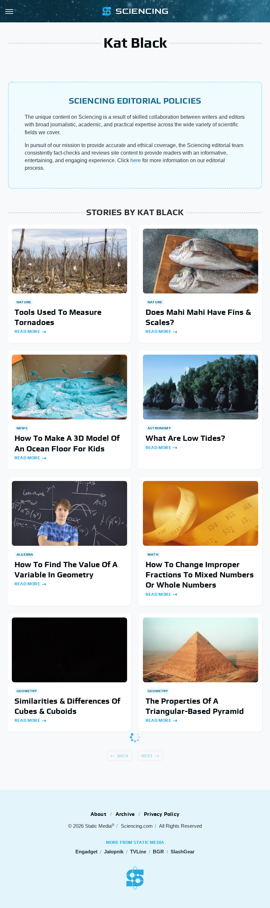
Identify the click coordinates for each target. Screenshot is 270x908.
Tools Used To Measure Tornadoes (57, 317)
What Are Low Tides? (185, 438)
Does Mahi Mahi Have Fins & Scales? (198, 317)
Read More (27, 331)
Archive (125, 814)
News (22, 428)
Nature (23, 302)
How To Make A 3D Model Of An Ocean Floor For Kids (67, 443)
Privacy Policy (161, 814)
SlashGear (183, 851)
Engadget (86, 851)
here (135, 160)
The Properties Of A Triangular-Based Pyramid (195, 706)
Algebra (24, 554)
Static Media (98, 826)
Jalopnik (113, 851)
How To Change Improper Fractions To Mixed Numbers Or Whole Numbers (200, 574)
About (98, 814)
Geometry (26, 691)
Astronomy (159, 428)
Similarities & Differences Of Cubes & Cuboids (67, 706)
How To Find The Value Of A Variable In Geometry (66, 569)
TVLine (138, 851)
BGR (158, 851)
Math (153, 554)
